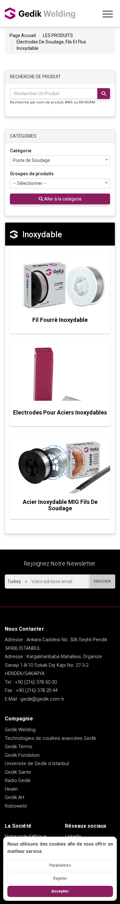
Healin (11, 789)
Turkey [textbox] (14, 581)
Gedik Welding (20, 730)
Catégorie (20, 150)
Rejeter (60, 878)
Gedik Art (14, 797)
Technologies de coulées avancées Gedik (50, 738)
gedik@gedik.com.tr (42, 699)
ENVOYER (102, 581)
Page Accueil (23, 35)
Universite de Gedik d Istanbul (37, 763)
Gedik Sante (18, 772)
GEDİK (40, 13)
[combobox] (60, 161)
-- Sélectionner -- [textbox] (30, 183)
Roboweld (16, 806)
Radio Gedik (17, 780)
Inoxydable (27, 48)
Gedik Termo (18, 746)
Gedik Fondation (22, 755)
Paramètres (60, 865)
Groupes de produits (32, 173)
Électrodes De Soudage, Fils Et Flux (51, 41)
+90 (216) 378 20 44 (37, 690)
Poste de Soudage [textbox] (31, 160)
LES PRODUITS (58, 35)
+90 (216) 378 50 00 (36, 682)
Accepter (60, 891)
